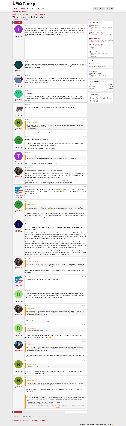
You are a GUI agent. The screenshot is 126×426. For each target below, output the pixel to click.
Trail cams (94, 51)
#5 (85, 104)
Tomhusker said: (30, 122)
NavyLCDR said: (30, 156)
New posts (15, 11)
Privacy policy (99, 424)
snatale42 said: (30, 380)
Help (105, 424)
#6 (85, 119)
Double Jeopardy (96, 38)
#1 (85, 26)
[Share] (83, 26)
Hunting (93, 56)
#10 (85, 186)
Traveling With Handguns (97, 36)
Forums (22, 8)
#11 (85, 201)
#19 (85, 361)
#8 (85, 152)
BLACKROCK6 (109, 90)
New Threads (93, 23)
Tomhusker (17, 19)
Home (15, 8)
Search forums (23, 11)
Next (19, 22)
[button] (35, 8)
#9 (85, 167)
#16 (85, 305)
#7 (85, 137)
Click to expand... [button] (56, 407)
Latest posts (93, 71)
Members (41, 8)
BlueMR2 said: (30, 308)
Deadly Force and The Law (98, 41)
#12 (85, 221)
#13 (85, 258)
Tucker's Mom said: (31, 204)
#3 (85, 75)
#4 (85, 90)
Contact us (82, 424)
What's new (30, 8)
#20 (85, 377)
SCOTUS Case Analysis (97, 33)
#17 (85, 324)
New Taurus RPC (96, 25)
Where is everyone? (97, 44)
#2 (85, 61)
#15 (85, 290)
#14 (85, 276)
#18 (85, 341)
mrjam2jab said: (30, 328)
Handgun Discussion (96, 30)
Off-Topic (93, 49)
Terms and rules (90, 424)
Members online (94, 61)
